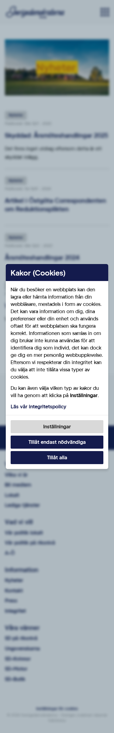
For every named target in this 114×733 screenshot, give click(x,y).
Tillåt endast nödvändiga (57, 442)
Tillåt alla (57, 457)
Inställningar (57, 426)
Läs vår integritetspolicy (38, 406)
